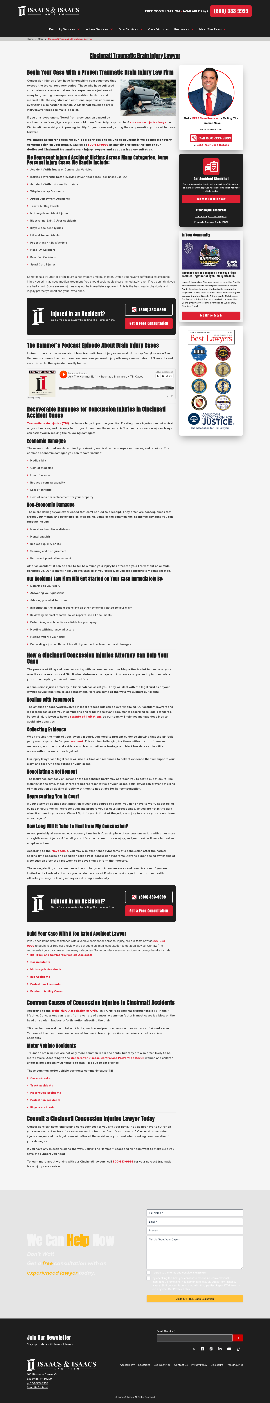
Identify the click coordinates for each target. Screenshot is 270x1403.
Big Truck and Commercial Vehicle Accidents (61, 955)
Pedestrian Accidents (45, 984)
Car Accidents (40, 962)
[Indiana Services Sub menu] (111, 29)
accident (77, 741)
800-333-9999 (98, 144)
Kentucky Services (62, 29)
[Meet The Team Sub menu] (224, 29)
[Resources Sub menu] (192, 29)
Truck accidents (41, 1085)
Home (30, 39)
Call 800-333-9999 (214, 138)
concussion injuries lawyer (149, 122)
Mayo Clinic (59, 851)
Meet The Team (210, 29)
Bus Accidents (40, 976)
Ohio (40, 39)
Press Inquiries (235, 1364)
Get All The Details (211, 315)
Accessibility (127, 1364)
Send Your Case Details (213, 145)
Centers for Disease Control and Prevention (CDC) (107, 1058)
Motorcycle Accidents (45, 969)
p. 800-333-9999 (37, 1383)
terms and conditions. (182, 1272)
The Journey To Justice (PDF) (211, 216)
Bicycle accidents (42, 1107)
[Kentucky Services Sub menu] (78, 29)
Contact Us (181, 1364)
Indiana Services (96, 29)
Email (166, 1331)
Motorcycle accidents (45, 1092)
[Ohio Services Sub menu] (141, 29)
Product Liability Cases (46, 991)
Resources (181, 29)
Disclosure (217, 1364)
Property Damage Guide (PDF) (211, 222)
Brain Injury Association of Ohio (74, 1010)
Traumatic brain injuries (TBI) (48, 423)
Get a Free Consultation (148, 323)
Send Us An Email (37, 1387)
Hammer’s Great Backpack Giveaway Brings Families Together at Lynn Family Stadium (209, 274)
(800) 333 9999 (231, 11)
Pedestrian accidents (45, 1100)
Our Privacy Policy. (179, 1289)
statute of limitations (85, 716)
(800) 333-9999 (152, 309)
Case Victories (158, 29)
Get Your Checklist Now (211, 199)
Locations (144, 1364)
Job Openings (162, 1364)
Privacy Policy (199, 1364)
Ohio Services (128, 29)
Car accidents (40, 1078)
